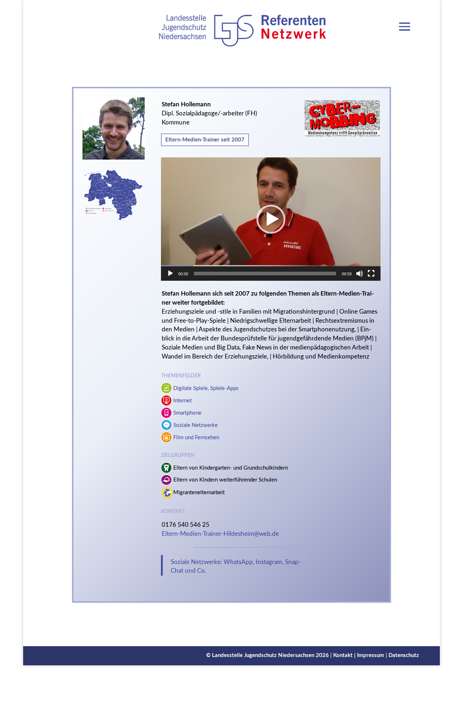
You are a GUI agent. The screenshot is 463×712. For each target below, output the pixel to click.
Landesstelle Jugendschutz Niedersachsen (263, 655)
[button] (270, 219)
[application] (270, 219)
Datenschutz (403, 655)
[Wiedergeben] (170, 273)
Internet (182, 400)
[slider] (265, 273)
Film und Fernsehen (196, 437)
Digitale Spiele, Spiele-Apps (206, 388)
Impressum (370, 655)
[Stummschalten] (359, 273)
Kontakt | (345, 655)
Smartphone (187, 413)
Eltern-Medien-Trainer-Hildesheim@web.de (220, 534)
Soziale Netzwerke (195, 425)
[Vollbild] (371, 273)
